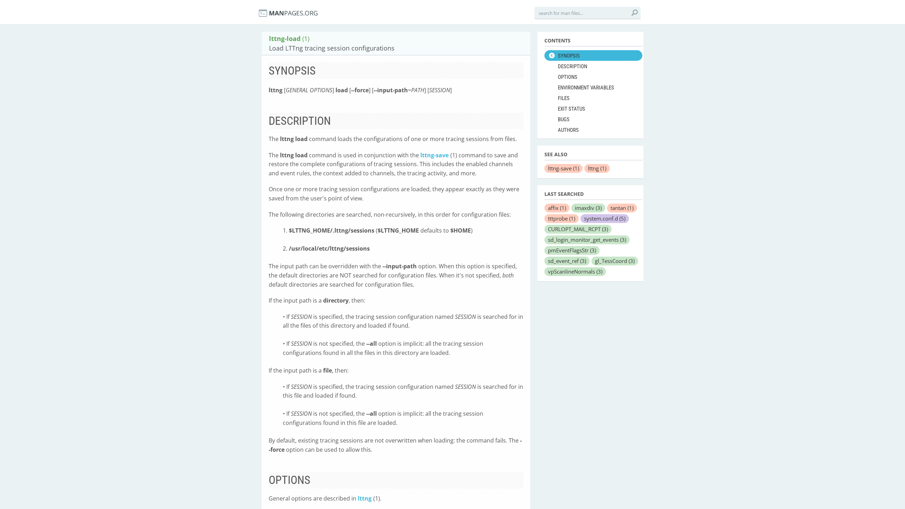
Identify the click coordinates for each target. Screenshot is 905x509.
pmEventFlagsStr (572, 250)
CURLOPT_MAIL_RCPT (578, 229)
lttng (365, 498)
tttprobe (561, 218)
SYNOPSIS (569, 56)
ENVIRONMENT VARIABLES (586, 87)
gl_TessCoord (615, 260)
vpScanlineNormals (575, 271)
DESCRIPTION (572, 66)
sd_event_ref (567, 260)
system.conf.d (604, 218)
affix (557, 207)
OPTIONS (567, 77)
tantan (622, 207)
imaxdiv (588, 207)
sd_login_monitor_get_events (587, 239)
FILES (564, 98)
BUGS (564, 119)
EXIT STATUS (571, 109)
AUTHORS (568, 130)
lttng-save (434, 155)
